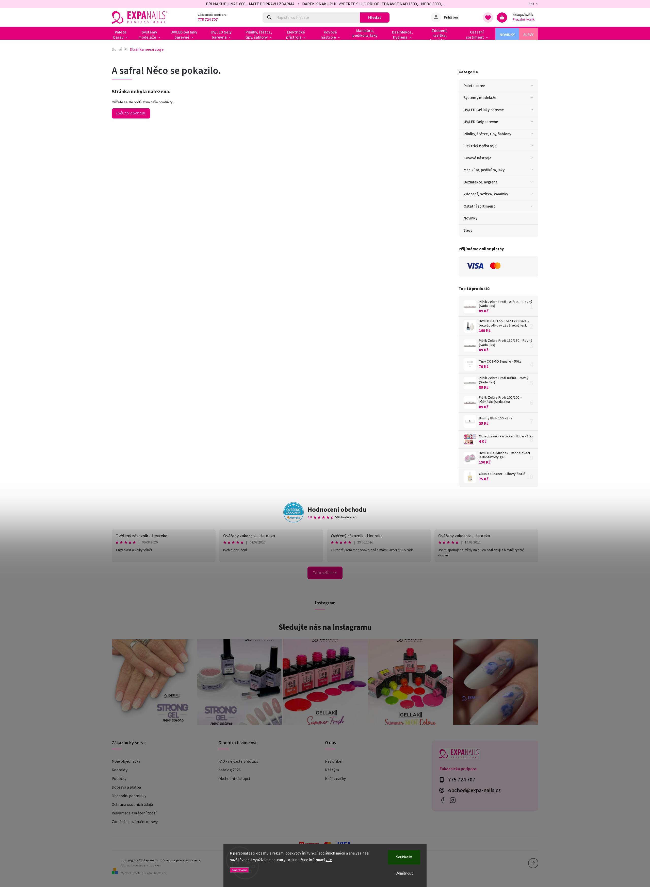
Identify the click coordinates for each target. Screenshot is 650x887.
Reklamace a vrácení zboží (134, 813)
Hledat (374, 17)
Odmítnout (404, 873)
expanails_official (452, 800)
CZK (531, 4)
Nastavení (239, 870)
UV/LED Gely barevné (481, 122)
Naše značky (335, 778)
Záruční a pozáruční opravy (135, 822)
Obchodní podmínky (129, 796)
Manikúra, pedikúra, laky (484, 170)
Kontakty (119, 770)
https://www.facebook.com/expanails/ (442, 800)
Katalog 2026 (229, 770)
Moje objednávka (126, 761)
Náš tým (332, 770)
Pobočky (119, 778)
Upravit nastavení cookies (141, 865)
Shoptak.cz (160, 873)
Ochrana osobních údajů (132, 804)
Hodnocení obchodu (337, 509)
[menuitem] (122, 34)
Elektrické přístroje (480, 146)
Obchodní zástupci (234, 778)
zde (329, 860)
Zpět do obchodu (131, 113)
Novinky (470, 218)
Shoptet (136, 873)
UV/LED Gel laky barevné (484, 110)
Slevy (468, 230)
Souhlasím (404, 857)
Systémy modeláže (480, 97)
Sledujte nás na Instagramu (325, 627)
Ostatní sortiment (479, 206)
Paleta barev (474, 86)
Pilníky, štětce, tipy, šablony (487, 134)
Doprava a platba (126, 787)
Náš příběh (334, 761)
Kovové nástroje (478, 158)
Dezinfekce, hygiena (480, 182)
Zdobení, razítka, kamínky (486, 194)
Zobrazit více (325, 573)
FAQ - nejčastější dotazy (238, 761)
